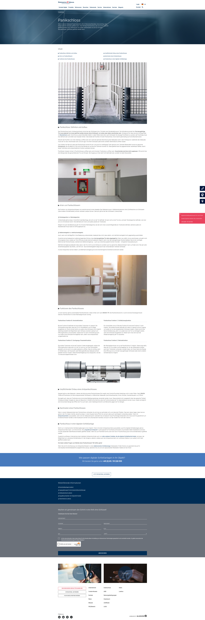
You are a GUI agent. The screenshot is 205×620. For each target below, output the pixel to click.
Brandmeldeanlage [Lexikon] (66, 487)
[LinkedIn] (67, 617)
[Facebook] (59, 617)
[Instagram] (71, 617)
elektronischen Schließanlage (102, 446)
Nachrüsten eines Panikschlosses (113, 56)
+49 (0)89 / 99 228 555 (187, 221)
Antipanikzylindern (63, 416)
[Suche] (142, 7)
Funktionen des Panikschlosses (67, 59)
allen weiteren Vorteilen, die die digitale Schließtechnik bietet (119, 436)
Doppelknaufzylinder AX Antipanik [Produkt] (70, 496)
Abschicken (102, 553)
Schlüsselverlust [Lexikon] (65, 493)
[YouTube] (63, 617)
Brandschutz (63, 135)
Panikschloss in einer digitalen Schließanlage (116, 59)
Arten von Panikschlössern (65, 56)
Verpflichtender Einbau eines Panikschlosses (116, 53)
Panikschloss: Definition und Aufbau (68, 53)
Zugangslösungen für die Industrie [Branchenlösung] (72, 490)
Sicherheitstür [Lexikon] (65, 498)
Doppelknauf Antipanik (91, 430)
